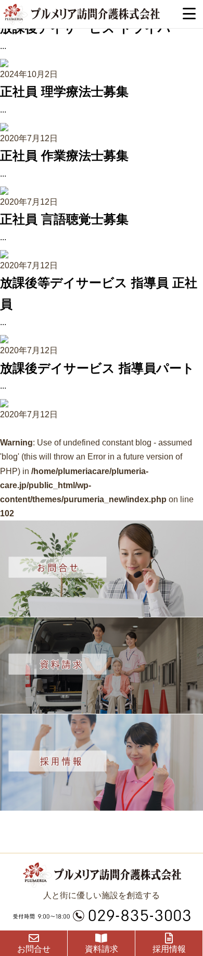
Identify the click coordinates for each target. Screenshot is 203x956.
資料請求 (101, 949)
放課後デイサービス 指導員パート (97, 368)
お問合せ (33, 949)
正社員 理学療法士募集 (64, 91)
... (3, 46)
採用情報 (169, 949)
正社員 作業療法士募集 (64, 155)
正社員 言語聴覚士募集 (64, 219)
